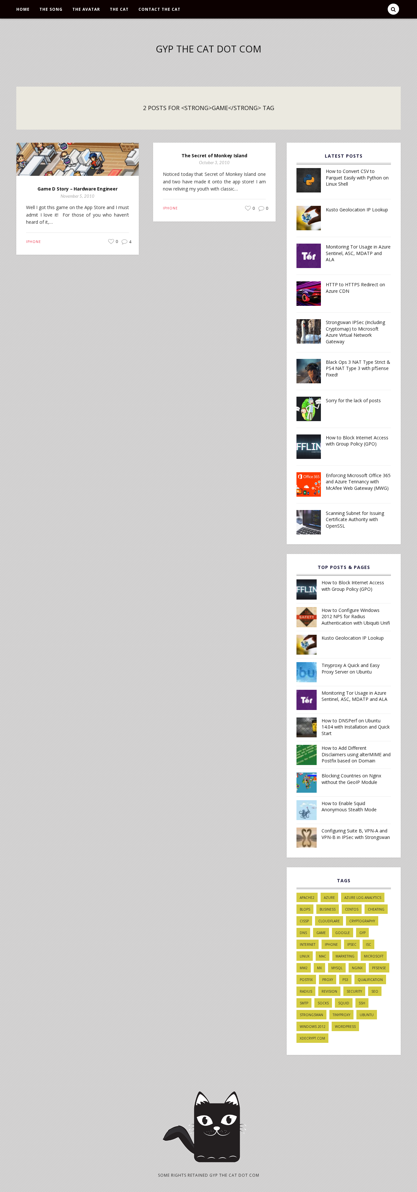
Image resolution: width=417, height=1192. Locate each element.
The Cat (119, 9)
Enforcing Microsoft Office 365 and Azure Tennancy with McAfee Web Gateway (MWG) (358, 481)
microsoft (373, 956)
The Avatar (86, 9)
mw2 (304, 968)
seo (374, 991)
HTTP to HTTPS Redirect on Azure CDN (355, 287)
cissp (304, 921)
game (321, 932)
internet (307, 944)
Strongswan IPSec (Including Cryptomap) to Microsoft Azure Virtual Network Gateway (355, 332)
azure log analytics (362, 897)
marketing (345, 956)
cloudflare (329, 921)
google (342, 932)
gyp (362, 932)
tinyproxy (341, 1015)
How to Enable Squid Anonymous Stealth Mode (349, 806)
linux (304, 956)
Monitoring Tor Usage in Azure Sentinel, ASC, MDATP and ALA (358, 253)
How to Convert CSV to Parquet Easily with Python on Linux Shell (357, 177)
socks (323, 1003)
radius (306, 991)
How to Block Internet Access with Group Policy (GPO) (357, 440)
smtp (304, 1003)
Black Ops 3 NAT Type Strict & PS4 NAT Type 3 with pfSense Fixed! (358, 368)
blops (305, 909)
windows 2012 (312, 1026)
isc (368, 944)
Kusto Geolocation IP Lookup (357, 209)
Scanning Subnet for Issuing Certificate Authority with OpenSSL (355, 519)
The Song (51, 9)
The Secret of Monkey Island (214, 155)
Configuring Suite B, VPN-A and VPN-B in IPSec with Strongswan (356, 834)
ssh (362, 1003)
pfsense (379, 968)
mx (319, 968)
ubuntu (367, 1015)
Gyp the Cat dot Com (208, 48)
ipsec (351, 944)
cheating (376, 909)
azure (329, 897)
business (328, 909)
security (354, 991)
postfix (306, 979)
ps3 (345, 979)
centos (351, 909)
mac (322, 956)
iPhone (33, 241)
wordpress (345, 1026)
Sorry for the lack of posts (353, 400)
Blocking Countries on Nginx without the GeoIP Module (351, 779)
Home (23, 9)
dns (303, 932)
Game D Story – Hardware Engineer (77, 189)
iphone (331, 944)
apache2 (307, 897)
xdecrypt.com (312, 1038)
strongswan (311, 1015)
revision (329, 991)
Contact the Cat (159, 9)
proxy (327, 979)
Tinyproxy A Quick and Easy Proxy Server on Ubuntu (351, 668)
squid (343, 1003)
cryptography (362, 921)
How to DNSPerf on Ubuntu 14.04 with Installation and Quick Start (356, 726)
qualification (370, 979)
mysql (336, 968)
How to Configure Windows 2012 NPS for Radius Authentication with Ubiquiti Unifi (356, 616)
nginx (357, 968)
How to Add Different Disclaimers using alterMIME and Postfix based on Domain (356, 754)
